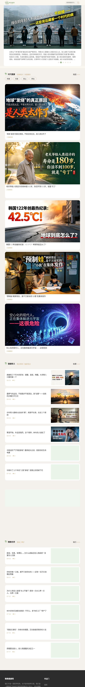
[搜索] (78, 2)
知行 (76, 511)
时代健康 (47, 657)
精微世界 (47, 665)
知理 (76, 364)
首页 (45, 654)
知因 (76, 74)
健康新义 (47, 661)
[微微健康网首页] (9, 2)
